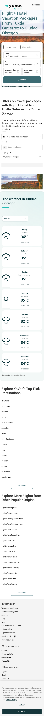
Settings (22, 705)
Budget (4, 142)
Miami (3, 434)
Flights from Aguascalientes (12, 519)
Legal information (8, 633)
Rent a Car (5, 679)
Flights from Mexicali (9, 557)
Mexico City (5, 406)
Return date (28, 70)
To (6, 62)
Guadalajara (6, 477)
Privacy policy (6, 629)
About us (4, 615)
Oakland (4, 412)
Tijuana (4, 444)
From (7, 54)
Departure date (10, 70)
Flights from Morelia (9, 573)
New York (5, 401)
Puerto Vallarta (7, 423)
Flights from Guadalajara (10, 535)
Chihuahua (5, 472)
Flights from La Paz (8, 546)
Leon (3, 450)
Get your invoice (7, 640)
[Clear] (37, 55)
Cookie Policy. (11, 700)
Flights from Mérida (8, 579)
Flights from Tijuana (9, 508)
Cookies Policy (8, 636)
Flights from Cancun (9, 530)
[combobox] (22, 137)
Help (3, 622)
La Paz (4, 417)
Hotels (3, 675)
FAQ (3, 619)
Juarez (4, 455)
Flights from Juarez (8, 540)
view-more (22, 486)
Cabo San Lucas (7, 439)
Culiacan (4, 461)
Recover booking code (9, 612)
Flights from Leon (8, 551)
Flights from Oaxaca (9, 584)
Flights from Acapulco (9, 513)
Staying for (6, 152)
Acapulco (5, 428)
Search (23, 80)
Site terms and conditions (11, 626)
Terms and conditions (9, 608)
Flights (4, 671)
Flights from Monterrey (10, 568)
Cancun (4, 466)
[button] (11, 73)
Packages (37, 5)
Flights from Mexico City (10, 562)
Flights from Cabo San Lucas (12, 524)
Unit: (5, 213)
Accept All (22, 711)
